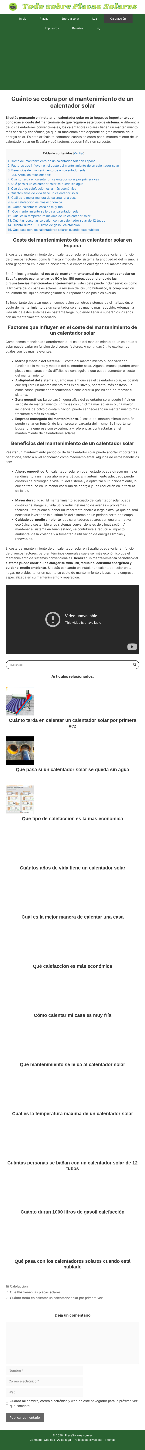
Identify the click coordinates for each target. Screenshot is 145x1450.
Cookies (49, 1440)
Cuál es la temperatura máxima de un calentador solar (49, 216)
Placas (44, 18)
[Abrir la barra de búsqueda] (98, 28)
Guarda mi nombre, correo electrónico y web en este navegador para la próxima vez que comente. (74, 1403)
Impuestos (52, 28)
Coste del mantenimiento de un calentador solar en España (51, 161)
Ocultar (78, 153)
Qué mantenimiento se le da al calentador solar (44, 211)
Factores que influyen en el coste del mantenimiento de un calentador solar (63, 165)
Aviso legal (64, 1440)
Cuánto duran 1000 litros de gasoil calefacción (44, 225)
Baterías (77, 28)
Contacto (36, 1440)
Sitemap (110, 1440)
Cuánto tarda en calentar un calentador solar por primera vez (53, 179)
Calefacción (118, 18)
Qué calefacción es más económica (35, 202)
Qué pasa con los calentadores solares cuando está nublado (53, 230)
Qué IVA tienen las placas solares (35, 1292)
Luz (94, 18)
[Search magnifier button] (134, 664)
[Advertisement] (72, 61)
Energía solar (70, 18)
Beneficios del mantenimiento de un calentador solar (47, 170)
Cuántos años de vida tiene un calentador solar (43, 193)
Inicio (22, 18)
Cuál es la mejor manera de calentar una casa (42, 197)
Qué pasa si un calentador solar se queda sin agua (45, 184)
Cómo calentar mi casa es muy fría (35, 207)
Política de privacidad (88, 1440)
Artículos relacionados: (31, 175)
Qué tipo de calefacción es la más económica (42, 188)
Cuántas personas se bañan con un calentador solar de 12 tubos (56, 220)
